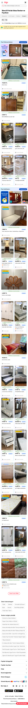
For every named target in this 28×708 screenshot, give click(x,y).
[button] (2, 2)
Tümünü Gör (23, 42)
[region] (14, 50)
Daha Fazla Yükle (14, 593)
